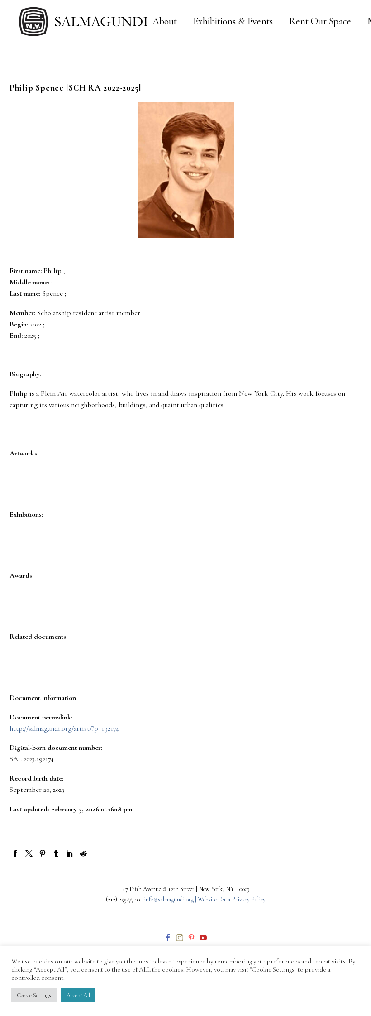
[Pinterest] (42, 853)
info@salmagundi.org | (171, 899)
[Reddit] (83, 853)
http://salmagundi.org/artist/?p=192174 (64, 728)
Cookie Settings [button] (34, 995)
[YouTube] (203, 937)
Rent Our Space (320, 21)
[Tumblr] (56, 853)
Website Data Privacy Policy (232, 899)
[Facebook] (15, 853)
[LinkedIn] (69, 853)
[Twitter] (29, 853)
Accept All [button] (78, 995)
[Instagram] (179, 937)
